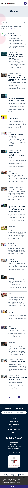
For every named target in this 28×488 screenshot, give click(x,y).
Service (14, 432)
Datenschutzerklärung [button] (15, 482)
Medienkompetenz (14, 424)
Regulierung (14, 421)
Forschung (14, 427)
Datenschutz (12, 474)
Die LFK (14, 418)
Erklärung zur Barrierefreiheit (13, 475)
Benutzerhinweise (20, 474)
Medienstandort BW (14, 429)
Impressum (5, 474)
